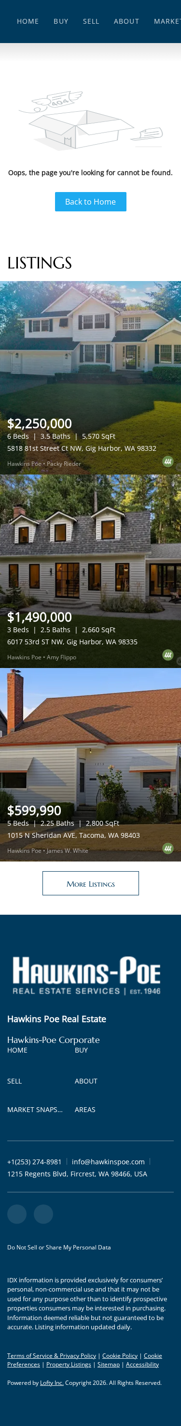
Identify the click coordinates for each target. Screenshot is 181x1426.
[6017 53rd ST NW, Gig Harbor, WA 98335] (90, 571)
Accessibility (142, 1364)
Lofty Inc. (52, 1383)
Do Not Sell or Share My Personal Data (59, 1247)
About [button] (126, 21)
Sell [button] (91, 21)
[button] (19, 1051)
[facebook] (17, 1214)
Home (28, 21)
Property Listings (68, 1364)
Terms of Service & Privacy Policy (51, 1356)
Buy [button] (61, 21)
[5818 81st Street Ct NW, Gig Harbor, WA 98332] (90, 378)
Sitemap (108, 1364)
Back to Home (90, 201)
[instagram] (43, 1214)
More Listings (91, 884)
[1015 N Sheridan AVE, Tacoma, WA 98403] (90, 765)
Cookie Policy (120, 1356)
